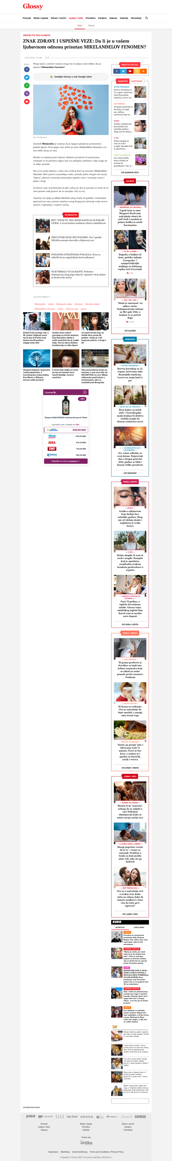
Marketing (65, 1152)
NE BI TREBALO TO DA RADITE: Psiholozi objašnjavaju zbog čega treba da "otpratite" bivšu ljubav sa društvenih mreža (78, 274)
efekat (51, 304)
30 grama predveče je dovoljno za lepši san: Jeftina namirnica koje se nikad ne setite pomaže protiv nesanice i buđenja (123, 110)
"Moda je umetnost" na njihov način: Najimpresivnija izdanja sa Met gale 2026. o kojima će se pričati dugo (130, 310)
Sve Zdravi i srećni (130, 768)
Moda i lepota (41, 18)
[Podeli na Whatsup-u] (27, 85)
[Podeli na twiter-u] (27, 77)
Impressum (53, 1152)
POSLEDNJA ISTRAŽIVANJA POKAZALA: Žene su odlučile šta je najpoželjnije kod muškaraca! (75, 256)
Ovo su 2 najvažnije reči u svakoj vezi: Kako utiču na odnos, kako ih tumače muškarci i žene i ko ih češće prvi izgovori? (130, 898)
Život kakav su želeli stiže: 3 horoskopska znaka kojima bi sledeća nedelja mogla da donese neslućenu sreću (130, 415)
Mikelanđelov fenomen (44, 308)
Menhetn (79, 304)
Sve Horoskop (130, 473)
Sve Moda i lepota (130, 624)
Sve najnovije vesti (130, 172)
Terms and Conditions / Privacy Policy (107, 1152)
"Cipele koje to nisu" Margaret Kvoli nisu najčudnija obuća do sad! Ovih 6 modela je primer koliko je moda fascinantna (130, 218)
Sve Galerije (130, 331)
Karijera (102, 18)
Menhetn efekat (92, 304)
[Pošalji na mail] (27, 101)
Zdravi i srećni (58, 18)
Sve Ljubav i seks (130, 914)
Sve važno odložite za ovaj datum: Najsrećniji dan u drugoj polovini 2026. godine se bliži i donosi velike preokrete (130, 458)
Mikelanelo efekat (64, 304)
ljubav (60, 308)
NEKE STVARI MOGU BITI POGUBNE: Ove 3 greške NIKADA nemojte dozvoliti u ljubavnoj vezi (76, 239)
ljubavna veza (72, 308)
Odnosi (91, 25)
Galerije (124, 18)
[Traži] (146, 18)
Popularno (139, 927)
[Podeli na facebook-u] (27, 69)
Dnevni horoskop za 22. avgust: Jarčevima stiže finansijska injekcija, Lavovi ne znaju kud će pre (123, 93)
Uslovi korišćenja (79, 1152)
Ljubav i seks (76, 18)
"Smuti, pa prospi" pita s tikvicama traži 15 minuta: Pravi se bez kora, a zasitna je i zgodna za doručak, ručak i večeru (130, 752)
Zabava (113, 18)
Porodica (90, 18)
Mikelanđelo (40, 304)
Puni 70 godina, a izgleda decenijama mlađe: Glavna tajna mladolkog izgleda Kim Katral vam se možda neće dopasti (130, 609)
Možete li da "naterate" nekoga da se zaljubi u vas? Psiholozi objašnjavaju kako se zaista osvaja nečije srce (130, 811)
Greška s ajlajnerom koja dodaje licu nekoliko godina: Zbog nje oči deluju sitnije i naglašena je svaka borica (123, 128)
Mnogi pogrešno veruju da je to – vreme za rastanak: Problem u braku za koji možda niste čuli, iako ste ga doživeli (130, 854)
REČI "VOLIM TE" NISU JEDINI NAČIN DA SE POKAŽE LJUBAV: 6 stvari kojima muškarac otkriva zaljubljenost (78, 222)
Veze (80, 25)
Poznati (27, 18)
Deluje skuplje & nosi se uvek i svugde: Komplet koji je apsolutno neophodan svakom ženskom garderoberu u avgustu (123, 145)
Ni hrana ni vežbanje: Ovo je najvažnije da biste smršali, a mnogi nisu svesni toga (130, 711)
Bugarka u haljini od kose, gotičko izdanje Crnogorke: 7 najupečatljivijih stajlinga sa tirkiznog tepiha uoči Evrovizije (130, 262)
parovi (83, 308)
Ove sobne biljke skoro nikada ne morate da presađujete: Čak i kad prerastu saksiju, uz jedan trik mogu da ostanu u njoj (123, 162)
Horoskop (136, 18)
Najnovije (120, 927)
